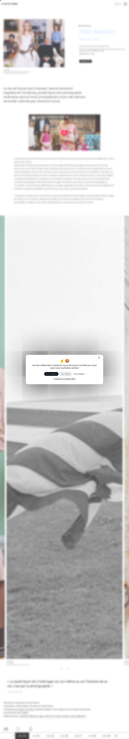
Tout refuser (65, 374)
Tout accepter (51, 374)
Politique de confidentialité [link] (64, 379)
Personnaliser (79, 374)
